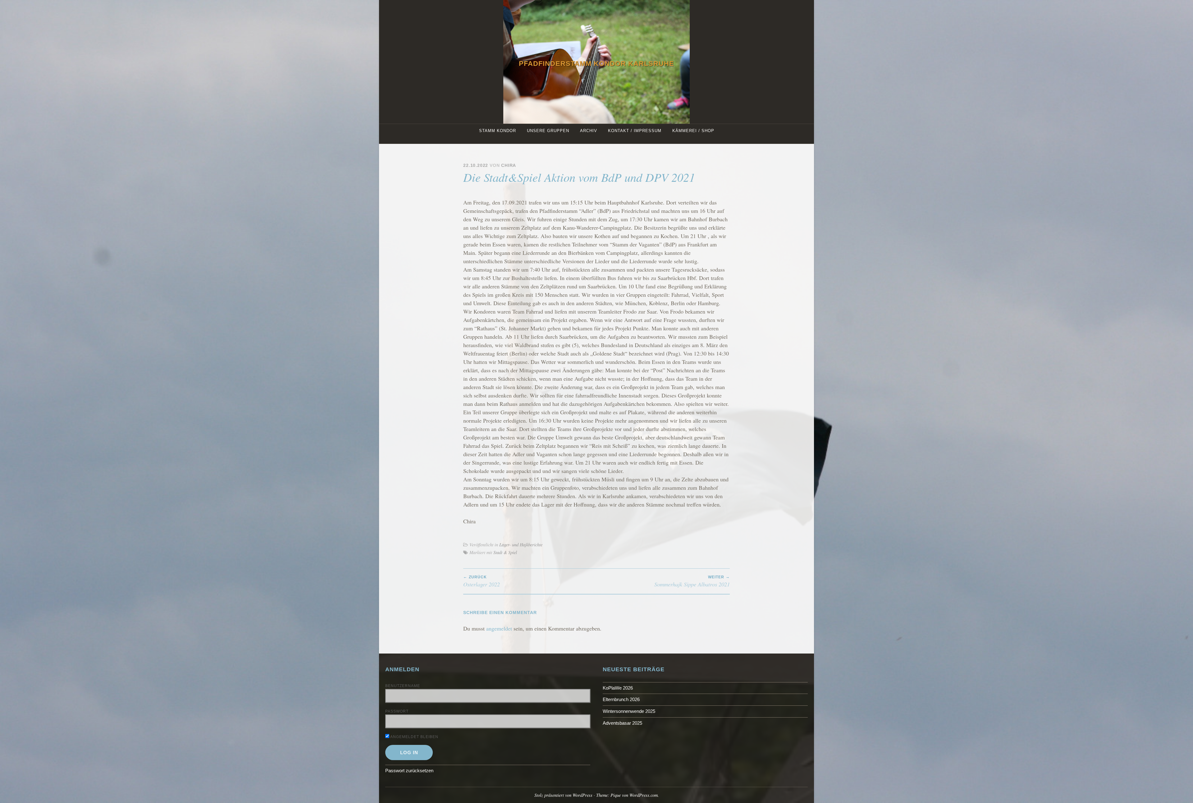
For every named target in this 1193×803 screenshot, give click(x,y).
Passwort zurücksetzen (409, 770)
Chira (508, 165)
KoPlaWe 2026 (618, 688)
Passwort (397, 711)
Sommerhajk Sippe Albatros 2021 (692, 581)
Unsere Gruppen (548, 130)
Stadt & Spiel (505, 552)
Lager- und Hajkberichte (520, 545)
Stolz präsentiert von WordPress (563, 795)
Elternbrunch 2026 (621, 699)
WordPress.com (643, 795)
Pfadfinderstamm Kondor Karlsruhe (596, 63)
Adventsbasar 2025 (622, 723)
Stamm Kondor (497, 130)
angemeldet (499, 628)
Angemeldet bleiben (413, 737)
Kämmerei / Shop (693, 130)
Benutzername (402, 686)
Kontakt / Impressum (634, 130)
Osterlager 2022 (481, 581)
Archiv (588, 130)
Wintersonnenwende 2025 (629, 711)
